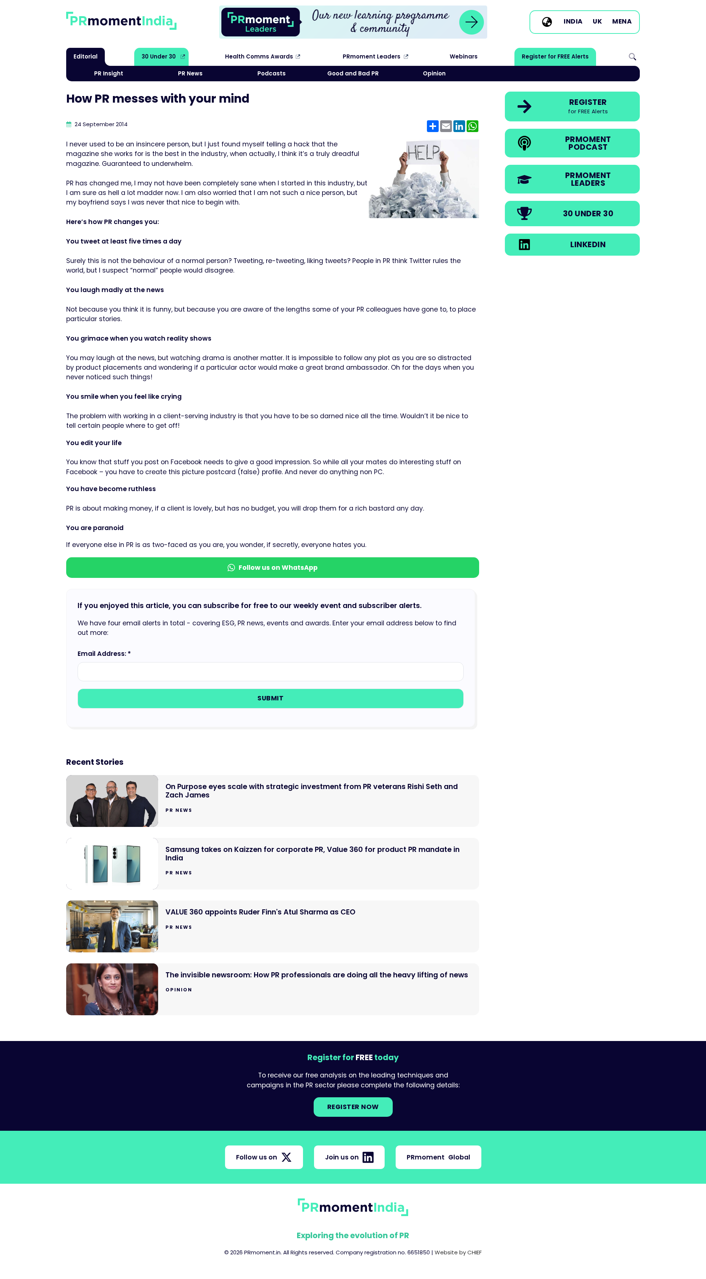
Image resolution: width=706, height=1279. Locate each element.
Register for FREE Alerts (555, 56)
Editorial (85, 56)
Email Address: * (104, 653)
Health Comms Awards (259, 56)
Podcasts (271, 73)
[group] (353, 22)
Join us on (342, 1157)
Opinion (434, 73)
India (573, 22)
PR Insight (108, 73)
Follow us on (256, 1157)
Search (632, 56)
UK (597, 22)
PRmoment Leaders (371, 56)
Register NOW (353, 1106)
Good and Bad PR (353, 73)
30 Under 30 (159, 56)
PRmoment (438, 1157)
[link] (353, 22)
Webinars (464, 56)
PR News (190, 73)
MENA (622, 22)
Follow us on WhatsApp (278, 567)
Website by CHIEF (458, 1252)
